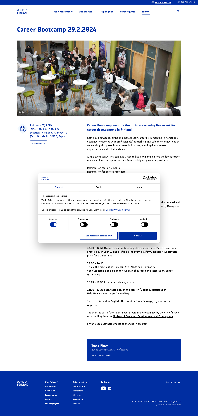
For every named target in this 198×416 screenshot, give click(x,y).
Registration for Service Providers (106, 171)
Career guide (127, 11)
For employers (52, 403)
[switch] (84, 224)
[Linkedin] (109, 388)
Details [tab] (99, 187)
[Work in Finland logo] (22, 11)
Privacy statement (81, 382)
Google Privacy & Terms (118, 210)
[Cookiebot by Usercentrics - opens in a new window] (145, 178)
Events (146, 11)
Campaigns (78, 390)
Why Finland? (62, 11)
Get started (86, 11)
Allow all (137, 236)
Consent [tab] (59, 187)
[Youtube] (103, 388)
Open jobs (107, 11)
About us (77, 395)
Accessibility (79, 399)
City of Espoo (171, 312)
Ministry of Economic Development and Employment (143, 316)
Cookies (76, 403)
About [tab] (139, 187)
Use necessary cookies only (99, 236)
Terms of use (79, 386)
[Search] (178, 11)
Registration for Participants (103, 168)
